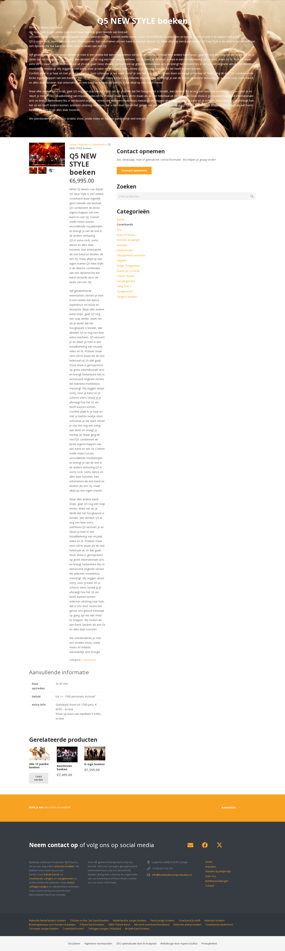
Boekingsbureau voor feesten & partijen (52, 924)
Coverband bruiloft (189, 920)
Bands (121, 219)
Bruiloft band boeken (137, 928)
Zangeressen (125, 291)
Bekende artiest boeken (187, 924)
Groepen (122, 245)
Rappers (122, 260)
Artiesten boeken (214, 920)
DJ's (119, 229)
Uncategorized (126, 281)
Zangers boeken (127, 296)
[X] (219, 845)
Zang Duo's (124, 286)
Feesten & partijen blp (218, 871)
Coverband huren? (73, 928)
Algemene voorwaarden (98, 943)
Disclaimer (74, 943)
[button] (59, 148)
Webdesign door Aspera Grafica (178, 943)
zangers (49, 878)
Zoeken (252, 196)
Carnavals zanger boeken (44, 928)
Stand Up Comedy (128, 271)
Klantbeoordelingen (216, 881)
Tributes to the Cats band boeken (89, 920)
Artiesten (84, 144)
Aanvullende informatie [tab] (59, 672)
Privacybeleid (209, 943)
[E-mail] (190, 845)
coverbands (36, 878)
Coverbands (98, 144)
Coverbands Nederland (219, 924)
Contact (209, 885)
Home (72, 144)
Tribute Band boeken (92, 924)
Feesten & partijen (128, 240)
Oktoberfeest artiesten (131, 255)
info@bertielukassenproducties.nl (172, 874)
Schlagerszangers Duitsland (104, 928)
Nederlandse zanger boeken (129, 920)
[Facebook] (205, 845)
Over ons (210, 876)
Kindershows (125, 250)
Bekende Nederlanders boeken (47, 920)
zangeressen (65, 878)
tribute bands (52, 874)
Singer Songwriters (128, 265)
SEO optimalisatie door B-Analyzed (136, 943)
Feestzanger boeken (162, 920)
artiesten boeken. (64, 866)
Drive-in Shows (126, 235)
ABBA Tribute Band (119, 924)
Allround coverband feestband (151, 924)
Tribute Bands (125, 276)
